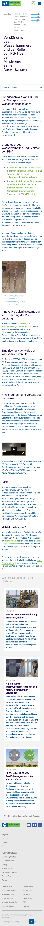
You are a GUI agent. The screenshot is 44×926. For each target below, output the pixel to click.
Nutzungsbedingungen (11, 922)
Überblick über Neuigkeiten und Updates (22, 816)
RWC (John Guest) (9, 872)
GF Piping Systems (9, 857)
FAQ (24, 902)
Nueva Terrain (10, 541)
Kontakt (26, 906)
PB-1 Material (7, 898)
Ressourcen (28, 887)
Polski (4, 846)
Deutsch (5, 838)
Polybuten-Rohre (9, 891)
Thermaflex (6, 876)
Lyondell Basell (8, 861)
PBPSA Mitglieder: (9, 853)
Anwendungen (8, 894)
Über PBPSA (7, 887)
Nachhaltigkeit (8, 906)
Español (5, 842)
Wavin (4, 880)
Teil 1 (33, 566)
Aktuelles (7, 14)
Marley (4, 865)
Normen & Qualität (9, 902)
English (5, 835)
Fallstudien (27, 891)
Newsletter (27, 898)
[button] (39, 3)
